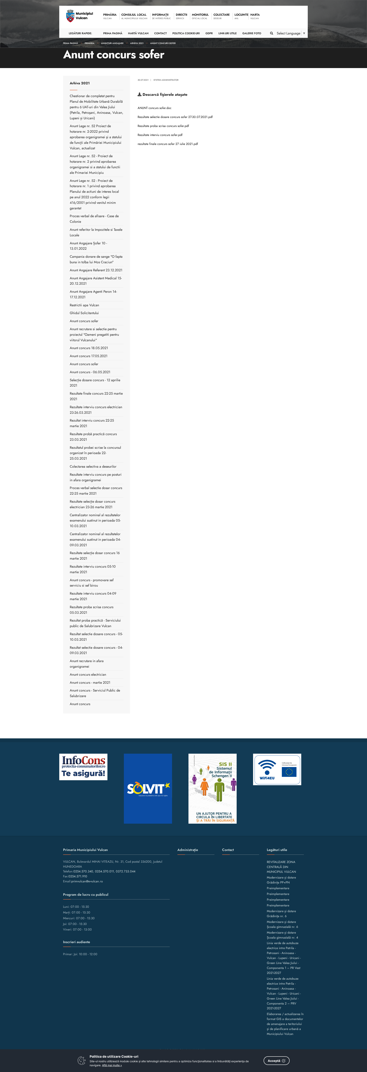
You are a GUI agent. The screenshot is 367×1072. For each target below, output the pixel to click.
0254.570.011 (104, 871)
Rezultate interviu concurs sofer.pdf (160, 135)
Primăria (89, 43)
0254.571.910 (77, 876)
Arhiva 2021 (137, 43)
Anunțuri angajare (112, 43)
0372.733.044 (125, 871)
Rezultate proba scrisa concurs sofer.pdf (163, 126)
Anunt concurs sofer (163, 43)
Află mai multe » (112, 1065)
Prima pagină (70, 43)
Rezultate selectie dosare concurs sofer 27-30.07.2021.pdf (175, 117)
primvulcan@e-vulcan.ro (87, 881)
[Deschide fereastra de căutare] (271, 33)
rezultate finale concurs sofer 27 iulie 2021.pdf (168, 144)
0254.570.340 (83, 871)
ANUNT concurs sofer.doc (154, 108)
